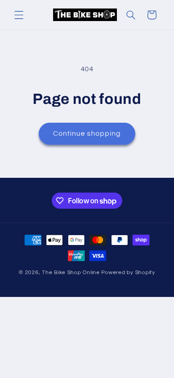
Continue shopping (87, 133)
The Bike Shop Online (71, 272)
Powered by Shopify (128, 272)
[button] (18, 14)
